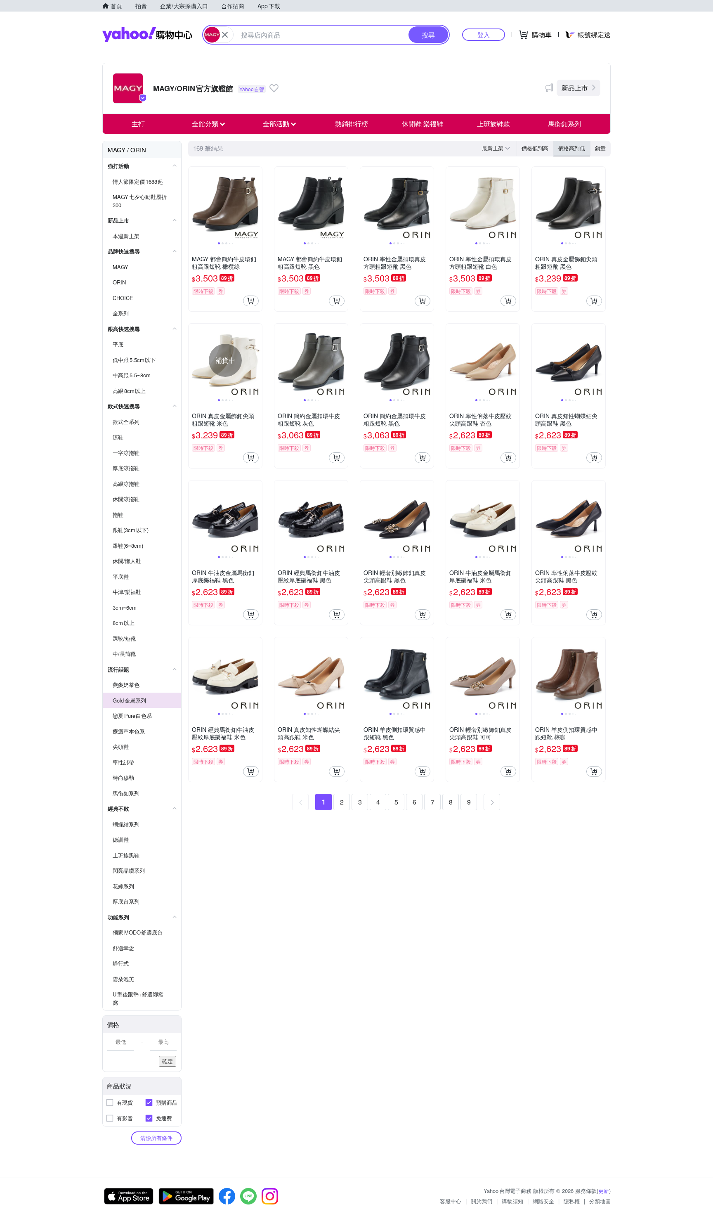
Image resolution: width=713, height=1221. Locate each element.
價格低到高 (535, 148)
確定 (167, 1061)
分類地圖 (600, 1201)
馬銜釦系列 (564, 123)
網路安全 (543, 1201)
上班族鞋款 (493, 123)
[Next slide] (256, 203)
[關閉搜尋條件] (225, 35)
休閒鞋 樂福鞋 (422, 123)
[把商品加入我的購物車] (251, 301)
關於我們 (481, 1201)
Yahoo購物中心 (147, 35)
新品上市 (575, 87)
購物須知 (512, 1201)
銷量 (600, 148)
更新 (603, 1191)
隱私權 (572, 1201)
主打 (138, 123)
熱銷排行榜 (351, 123)
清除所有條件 (156, 1138)
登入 (483, 34)
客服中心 (450, 1201)
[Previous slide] (194, 203)
